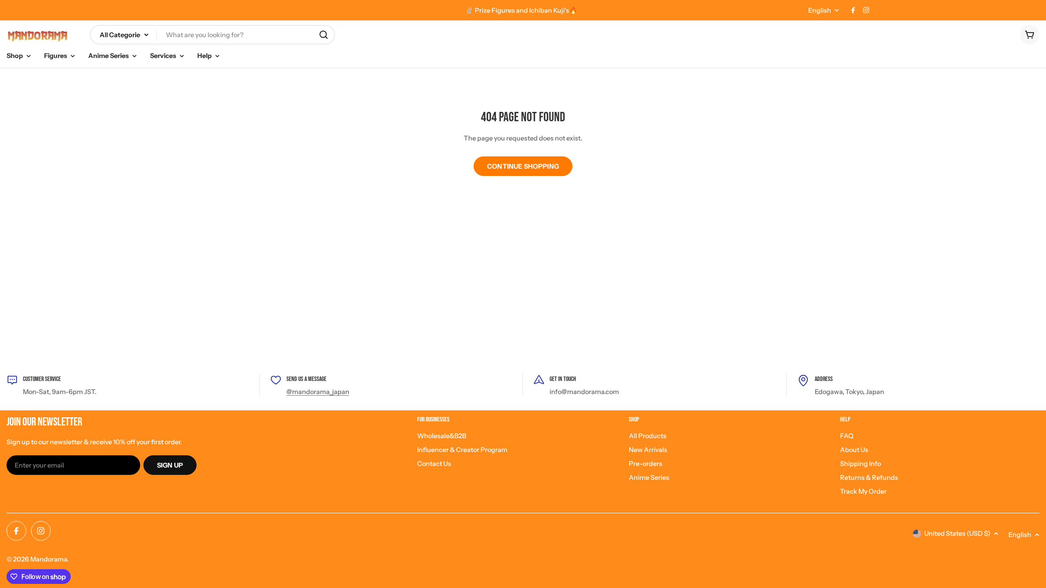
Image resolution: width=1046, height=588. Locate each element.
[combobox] (212, 35)
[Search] (324, 35)
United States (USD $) (957, 533)
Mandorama (48, 559)
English (819, 10)
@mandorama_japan (317, 392)
